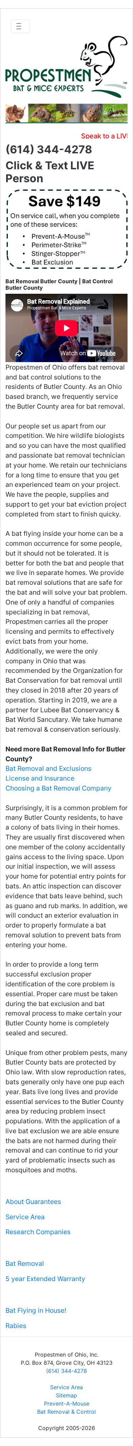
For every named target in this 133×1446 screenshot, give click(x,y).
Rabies (15, 1326)
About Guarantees (33, 1201)
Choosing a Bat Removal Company (58, 788)
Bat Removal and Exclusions (48, 768)
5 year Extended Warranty (45, 1279)
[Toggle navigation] (20, 26)
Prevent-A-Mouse (66, 1403)
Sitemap (66, 1395)
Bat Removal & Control (66, 1411)
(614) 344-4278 (66, 1370)
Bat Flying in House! (35, 1310)
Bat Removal (24, 1263)
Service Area (25, 1217)
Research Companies (38, 1232)
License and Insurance (39, 778)
